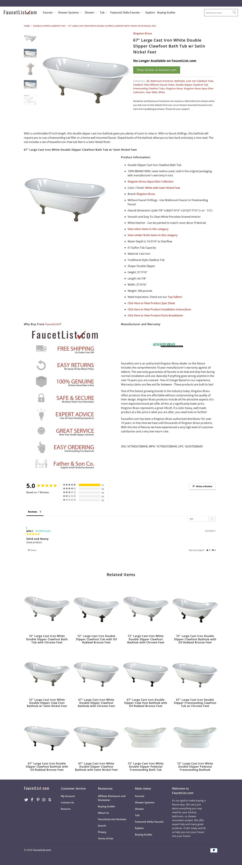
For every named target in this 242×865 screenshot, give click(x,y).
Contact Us (67, 802)
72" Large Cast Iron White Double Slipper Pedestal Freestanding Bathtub (195, 736)
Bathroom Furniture (162, 80)
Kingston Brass (142, 33)
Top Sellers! (175, 297)
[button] (208, 550)
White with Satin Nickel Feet (162, 188)
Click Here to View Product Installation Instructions (159, 309)
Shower (90, 12)
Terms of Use (105, 838)
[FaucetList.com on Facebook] (32, 800)
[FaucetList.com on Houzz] (49, 800)
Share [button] (33, 550)
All (148, 80)
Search (102, 825)
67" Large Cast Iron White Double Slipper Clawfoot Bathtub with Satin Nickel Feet (96, 736)
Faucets (48, 12)
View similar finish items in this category (153, 235)
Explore (150, 12)
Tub (102, 12)
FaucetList (52, 324)
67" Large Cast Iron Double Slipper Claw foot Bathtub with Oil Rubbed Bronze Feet (146, 672)
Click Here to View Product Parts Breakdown (155, 315)
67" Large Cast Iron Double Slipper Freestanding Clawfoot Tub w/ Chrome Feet (195, 672)
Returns (65, 808)
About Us (103, 812)
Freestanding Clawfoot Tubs (149, 88)
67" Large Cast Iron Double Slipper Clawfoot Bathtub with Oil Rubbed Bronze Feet (47, 736)
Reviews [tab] (32, 511)
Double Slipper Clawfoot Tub (192, 84)
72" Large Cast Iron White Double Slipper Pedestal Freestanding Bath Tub (146, 736)
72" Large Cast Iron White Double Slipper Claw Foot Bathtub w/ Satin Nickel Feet (47, 672)
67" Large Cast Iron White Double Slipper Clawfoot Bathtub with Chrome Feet (96, 672)
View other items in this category (148, 229)
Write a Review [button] (204, 486)
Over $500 (151, 92)
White (161, 92)
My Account (68, 796)
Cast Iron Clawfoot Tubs (199, 80)
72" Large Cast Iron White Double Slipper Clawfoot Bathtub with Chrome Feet (146, 608)
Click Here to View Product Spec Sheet (151, 303)
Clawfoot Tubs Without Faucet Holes (153, 84)
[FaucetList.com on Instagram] (43, 800)
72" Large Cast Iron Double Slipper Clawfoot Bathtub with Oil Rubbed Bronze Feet (195, 608)
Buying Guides (166, 12)
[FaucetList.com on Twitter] (26, 800)
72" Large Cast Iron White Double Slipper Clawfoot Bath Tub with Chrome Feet (47, 608)
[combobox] (221, 12)
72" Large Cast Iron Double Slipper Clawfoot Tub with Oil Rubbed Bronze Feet (96, 608)
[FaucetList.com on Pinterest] (38, 800)
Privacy (102, 832)
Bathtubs (180, 80)
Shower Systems (69, 12)
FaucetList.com (42, 850)
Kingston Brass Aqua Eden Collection (151, 181)
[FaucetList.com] (21, 13)
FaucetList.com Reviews (112, 819)
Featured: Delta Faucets (125, 12)
